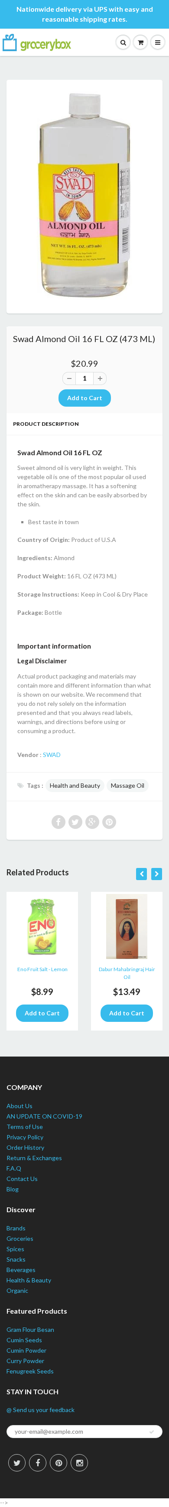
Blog (12, 1189)
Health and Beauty (75, 785)
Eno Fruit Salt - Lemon (42, 969)
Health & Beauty (28, 1280)
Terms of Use (24, 1126)
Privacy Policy (24, 1137)
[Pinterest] (58, 1462)
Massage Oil (127, 785)
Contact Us (22, 1178)
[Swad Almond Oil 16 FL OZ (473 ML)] (84, 195)
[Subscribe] (152, 1432)
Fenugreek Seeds (30, 1371)
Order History (25, 1147)
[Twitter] (17, 1462)
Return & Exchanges (34, 1157)
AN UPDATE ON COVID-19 (44, 1116)
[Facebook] (37, 1462)
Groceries (19, 1238)
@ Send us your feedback (40, 1409)
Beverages (21, 1269)
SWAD (52, 754)
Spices (15, 1249)
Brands (16, 1228)
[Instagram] (79, 1462)
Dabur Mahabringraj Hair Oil (127, 973)
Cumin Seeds (24, 1340)
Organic (17, 1290)
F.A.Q (13, 1168)
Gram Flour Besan (30, 1329)
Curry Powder (25, 1360)
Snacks (16, 1259)
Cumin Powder (26, 1350)
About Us (19, 1105)
